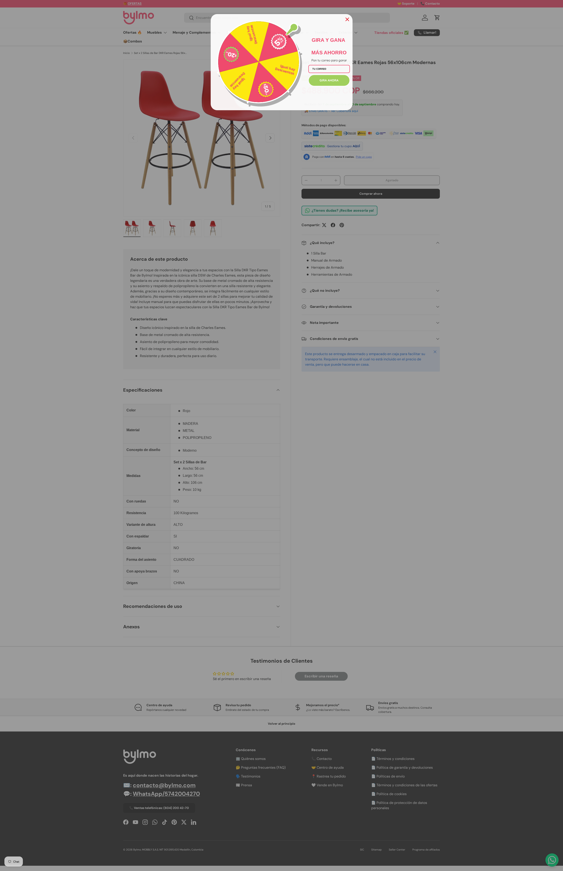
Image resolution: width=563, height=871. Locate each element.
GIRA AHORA (329, 80)
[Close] (347, 19)
